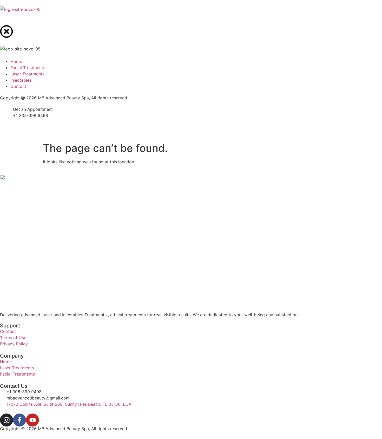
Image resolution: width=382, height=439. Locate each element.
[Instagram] (6, 420)
